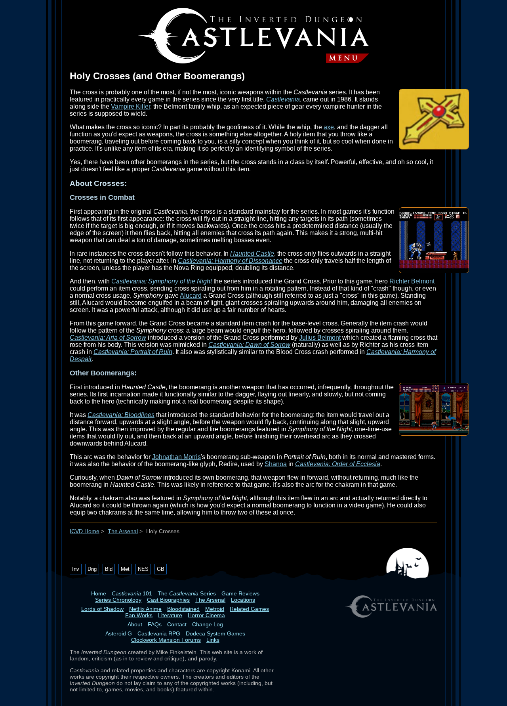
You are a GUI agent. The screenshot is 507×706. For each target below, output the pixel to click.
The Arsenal (123, 531)
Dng (92, 569)
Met (125, 569)
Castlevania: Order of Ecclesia (337, 464)
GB (160, 569)
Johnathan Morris (176, 456)
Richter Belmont (412, 281)
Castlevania (283, 99)
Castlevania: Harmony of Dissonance (230, 260)
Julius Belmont (320, 337)
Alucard (191, 295)
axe (329, 127)
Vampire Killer (130, 106)
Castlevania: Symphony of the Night (161, 281)
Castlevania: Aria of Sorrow (108, 337)
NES (143, 569)
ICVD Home (84, 531)
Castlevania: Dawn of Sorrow (249, 344)
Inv (75, 569)
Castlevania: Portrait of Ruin (132, 351)
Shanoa (276, 464)
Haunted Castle (252, 253)
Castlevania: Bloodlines (121, 414)
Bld (108, 569)
